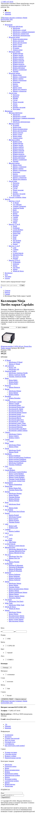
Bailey (15, 210)
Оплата (7, 278)
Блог (6, 275)
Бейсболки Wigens (15, 612)
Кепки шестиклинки (20, 42)
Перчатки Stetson (14, 598)
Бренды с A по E (14, 201)
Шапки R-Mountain (15, 569)
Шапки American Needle (17, 375)
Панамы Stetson (14, 587)
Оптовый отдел (10, 742)
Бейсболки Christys (15, 434)
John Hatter (16, 242)
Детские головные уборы (17, 197)
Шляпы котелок (18, 62)
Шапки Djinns (13, 447)
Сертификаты (9, 744)
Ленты (15, 104)
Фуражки (16, 48)
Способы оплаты (10, 754)
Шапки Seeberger (14, 580)
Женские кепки (14, 123)
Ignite (14, 239)
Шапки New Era (14, 558)
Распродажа (9, 786)
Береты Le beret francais (17, 545)
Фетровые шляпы (11, 779)
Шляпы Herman (14, 499)
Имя (2, 793)
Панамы (15, 71)
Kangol (15, 244)
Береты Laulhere (14, 531)
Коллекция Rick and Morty (18, 429)
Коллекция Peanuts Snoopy (18, 412)
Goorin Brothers (18, 230)
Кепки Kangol (13, 518)
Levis (6, 536)
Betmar (15, 213)
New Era (15, 257)
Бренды (7, 199)
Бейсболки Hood (14, 504)
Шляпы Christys (14, 438)
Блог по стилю (10, 740)
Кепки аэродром (18, 41)
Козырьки (16, 120)
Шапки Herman (14, 500)
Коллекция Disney (15, 405)
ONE (9, 639)
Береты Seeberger (14, 574)
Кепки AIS (12, 367)
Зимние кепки (17, 50)
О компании (9, 735)
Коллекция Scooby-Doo (17, 416)
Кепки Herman (14, 495)
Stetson (15, 266)
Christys (15, 219)
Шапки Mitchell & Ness (16, 553)
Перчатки (16, 95)
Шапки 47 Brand (14, 364)
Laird (14, 248)
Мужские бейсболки (16, 26)
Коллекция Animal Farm (17, 481)
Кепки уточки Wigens (16, 619)
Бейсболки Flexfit (15, 450)
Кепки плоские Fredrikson (17, 461)
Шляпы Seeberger (15, 578)
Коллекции (8, 273)
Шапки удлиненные (19, 80)
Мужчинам (8, 24)
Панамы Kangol (14, 522)
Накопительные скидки (13, 758)
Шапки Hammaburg (15, 484)
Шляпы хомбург (18, 57)
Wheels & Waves (18, 271)
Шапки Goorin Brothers (16, 477)
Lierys (15, 251)
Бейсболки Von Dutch (16, 601)
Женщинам (8, 111)
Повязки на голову (19, 176)
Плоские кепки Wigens (16, 617)
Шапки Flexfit (13, 452)
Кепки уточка (17, 44)
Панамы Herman (14, 497)
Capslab (15, 217)
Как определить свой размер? (15, 745)
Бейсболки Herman (15, 493)
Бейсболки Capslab (15, 402)
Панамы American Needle (17, 376)
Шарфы (15, 98)
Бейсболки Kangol (15, 517)
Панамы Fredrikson (15, 465)
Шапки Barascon (14, 387)
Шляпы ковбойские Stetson (18, 592)
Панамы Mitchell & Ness (17, 551)
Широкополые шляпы (12, 775)
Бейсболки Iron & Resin (17, 511)
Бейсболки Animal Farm (21, 33)
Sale (8, 688)
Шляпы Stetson (14, 590)
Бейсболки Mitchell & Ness (18, 549)
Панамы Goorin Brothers (17, 479)
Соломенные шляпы (12, 781)
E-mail (3, 795)
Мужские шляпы (14, 51)
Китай (9, 695)
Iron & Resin (17, 240)
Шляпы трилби (18, 55)
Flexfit (15, 226)
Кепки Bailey (13, 380)
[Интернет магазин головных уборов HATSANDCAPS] (18, 19)
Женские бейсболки (15, 113)
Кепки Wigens (13, 614)
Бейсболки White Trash (16, 605)
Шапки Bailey (13, 384)
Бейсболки (16, 28)
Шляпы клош (17, 141)
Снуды (15, 100)
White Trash (8, 603)
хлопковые (11, 674)
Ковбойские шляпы (11, 773)
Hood (14, 237)
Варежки (16, 96)
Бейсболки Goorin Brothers (18, 472)
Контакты (8, 736)
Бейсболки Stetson (15, 583)
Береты (15, 84)
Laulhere (15, 249)
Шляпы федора (18, 53)
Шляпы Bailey (13, 382)
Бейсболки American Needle (18, 373)
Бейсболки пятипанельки (21, 35)
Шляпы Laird (13, 527)
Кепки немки (17, 46)
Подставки (16, 109)
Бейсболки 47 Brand (15, 362)
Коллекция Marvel (15, 418)
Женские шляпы (14, 140)
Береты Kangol (14, 515)
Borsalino (16, 215)
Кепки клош (17, 127)
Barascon (16, 212)
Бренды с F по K (14, 224)
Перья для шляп (18, 102)
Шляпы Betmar (14, 394)
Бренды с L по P (14, 246)
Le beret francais (18, 253)
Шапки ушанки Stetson (16, 596)
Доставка (8, 276)
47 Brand (16, 203)
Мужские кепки (14, 37)
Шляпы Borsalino (14, 398)
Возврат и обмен (10, 756)
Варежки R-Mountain (16, 565)
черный (9, 652)
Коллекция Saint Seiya (16, 420)
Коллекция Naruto (15, 414)
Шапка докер (17, 87)
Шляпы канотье (18, 59)
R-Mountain (8, 563)
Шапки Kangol (14, 520)
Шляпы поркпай (18, 60)
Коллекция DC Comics (16, 421)
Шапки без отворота (20, 89)
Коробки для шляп (19, 107)
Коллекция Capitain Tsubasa (18, 430)
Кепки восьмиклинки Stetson (18, 589)
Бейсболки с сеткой (19, 30)
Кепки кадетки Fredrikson (17, 459)
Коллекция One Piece (16, 411)
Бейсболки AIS (14, 369)
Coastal (15, 221)
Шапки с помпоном (19, 77)
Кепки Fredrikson (14, 456)
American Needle (18, 208)
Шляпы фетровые (19, 68)
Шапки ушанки (18, 78)
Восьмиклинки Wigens (16, 616)
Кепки (7, 768)
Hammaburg (17, 231)
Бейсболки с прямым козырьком (24, 32)
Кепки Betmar (13, 393)
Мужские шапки (14, 73)
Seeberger (16, 264)
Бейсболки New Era (15, 556)
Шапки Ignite (13, 508)
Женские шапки (14, 163)
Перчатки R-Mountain (16, 567)
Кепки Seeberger (14, 576)
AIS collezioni (9, 366)
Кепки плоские (18, 132)
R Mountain (16, 262)
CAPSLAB (11, 646)
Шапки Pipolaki (14, 562)
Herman (15, 235)
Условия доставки (11, 752)
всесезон (10, 681)
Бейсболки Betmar (15, 391)
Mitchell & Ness (18, 255)
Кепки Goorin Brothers (16, 474)
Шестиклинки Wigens (16, 621)
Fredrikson (16, 228)
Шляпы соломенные (20, 69)
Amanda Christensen (19, 206)
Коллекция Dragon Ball (16, 407)
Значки (15, 105)
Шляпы (7, 772)
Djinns (15, 222)
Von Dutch (16, 267)
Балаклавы (16, 82)
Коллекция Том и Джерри (17, 425)
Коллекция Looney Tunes (17, 423)
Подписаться (6, 797)
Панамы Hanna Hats (15, 490)
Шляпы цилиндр (18, 64)
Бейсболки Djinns (15, 445)
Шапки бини (17, 75)
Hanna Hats (16, 233)
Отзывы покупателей (12, 738)
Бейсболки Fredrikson (16, 463)
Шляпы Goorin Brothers (17, 475)
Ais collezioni (17, 204)
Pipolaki (15, 258)
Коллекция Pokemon (16, 427)
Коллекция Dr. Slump (16, 409)
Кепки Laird (13, 526)
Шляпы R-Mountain (15, 571)
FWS (6, 466)
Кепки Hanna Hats (15, 488)
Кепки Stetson (13, 585)
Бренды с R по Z (14, 260)
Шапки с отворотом (19, 91)
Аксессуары (13, 93)
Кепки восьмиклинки (20, 39)
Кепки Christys (14, 436)
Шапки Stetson (14, 594)
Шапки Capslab (14, 403)
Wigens (15, 269)
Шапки (7, 782)
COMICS (10, 659)
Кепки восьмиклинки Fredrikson (20, 457)
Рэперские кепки (10, 766)
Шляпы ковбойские (19, 66)
